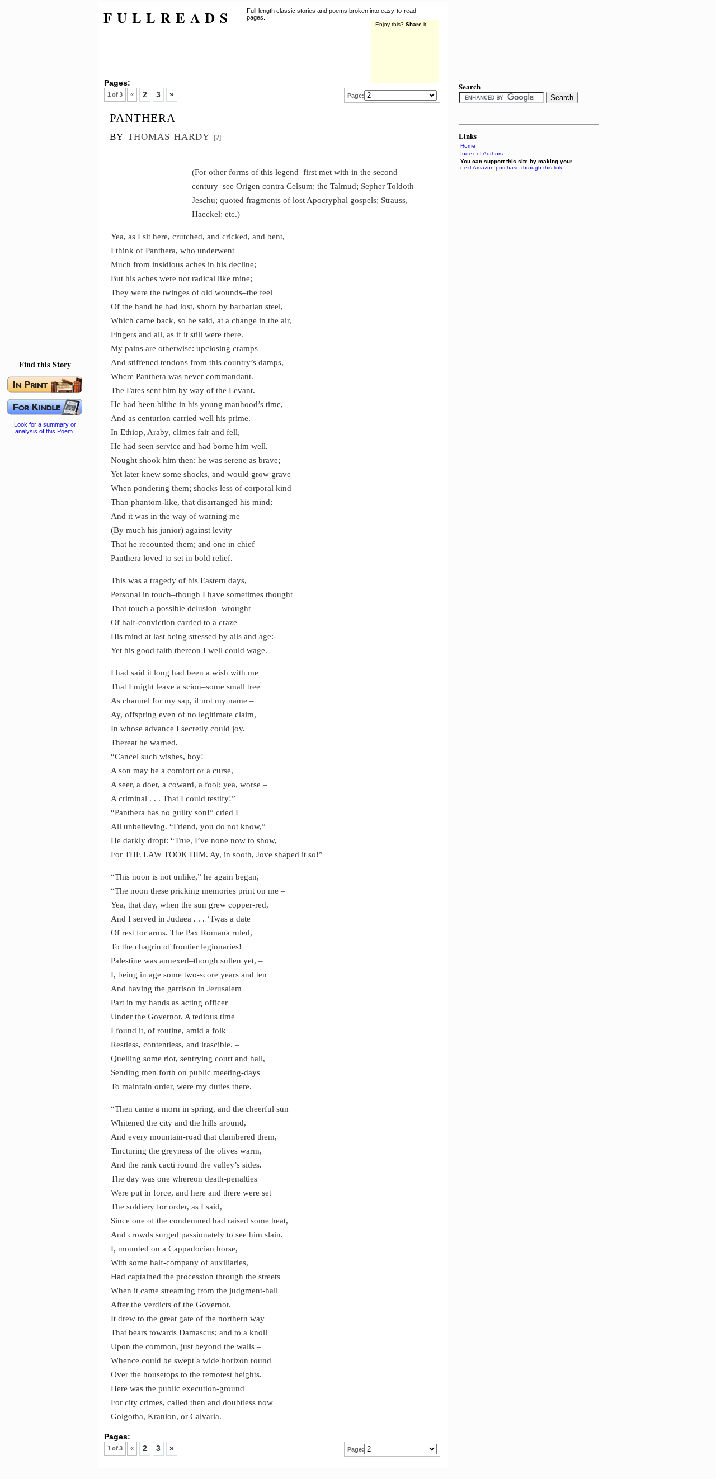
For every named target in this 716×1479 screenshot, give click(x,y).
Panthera (143, 116)
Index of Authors (481, 153)
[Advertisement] (47, 168)
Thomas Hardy (169, 135)
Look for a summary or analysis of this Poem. (45, 427)
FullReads (168, 17)
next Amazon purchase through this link (511, 167)
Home (467, 146)
